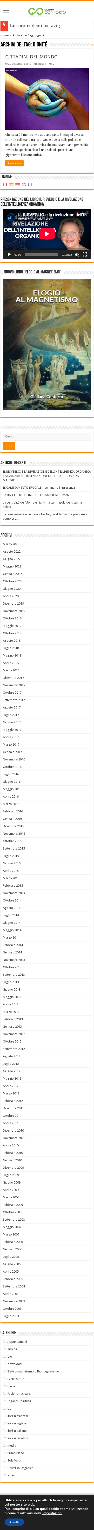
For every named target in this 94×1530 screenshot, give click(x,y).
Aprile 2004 (11, 1294)
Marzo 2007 (11, 1234)
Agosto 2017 (11, 707)
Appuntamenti (17, 1341)
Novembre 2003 (14, 1301)
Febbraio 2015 (13, 885)
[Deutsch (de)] (17, 184)
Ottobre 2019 (12, 618)
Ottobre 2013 (12, 967)
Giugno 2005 (11, 1264)
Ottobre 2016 (12, 767)
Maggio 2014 (12, 930)
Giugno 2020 (11, 588)
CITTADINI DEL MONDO (31, 57)
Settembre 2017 (14, 700)
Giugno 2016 (11, 781)
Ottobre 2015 (12, 841)
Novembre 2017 (14, 685)
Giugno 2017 (11, 722)
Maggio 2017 (12, 729)
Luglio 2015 (11, 856)
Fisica (11, 1386)
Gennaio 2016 (12, 819)
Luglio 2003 (11, 1316)
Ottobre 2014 (12, 900)
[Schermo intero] (84, 254)
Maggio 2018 (12, 655)
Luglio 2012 (11, 1063)
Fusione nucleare (19, 1393)
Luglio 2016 (11, 774)
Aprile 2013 (11, 1004)
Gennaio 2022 (12, 574)
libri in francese (18, 1416)
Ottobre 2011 (12, 1115)
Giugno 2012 (11, 1071)
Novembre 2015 (14, 833)
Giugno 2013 (11, 989)
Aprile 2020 (11, 596)
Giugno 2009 (11, 1182)
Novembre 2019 (14, 611)
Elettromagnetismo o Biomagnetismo (33, 1371)
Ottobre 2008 (12, 1212)
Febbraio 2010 (13, 1153)
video (11, 1475)
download (14, 1364)
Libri (10, 1408)
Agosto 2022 (11, 551)
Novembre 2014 (14, 893)
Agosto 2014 (11, 908)
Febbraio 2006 (13, 1242)
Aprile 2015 (11, 871)
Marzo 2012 (11, 1093)
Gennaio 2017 (12, 752)
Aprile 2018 (11, 663)
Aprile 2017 (11, 737)
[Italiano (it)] (5, 184)
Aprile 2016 (11, 796)
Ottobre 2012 (12, 1041)
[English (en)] (24, 184)
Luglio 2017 (11, 715)
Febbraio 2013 (13, 1019)
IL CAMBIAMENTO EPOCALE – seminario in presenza (39, 487)
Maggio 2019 (12, 626)
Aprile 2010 (11, 1145)
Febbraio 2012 (13, 1101)
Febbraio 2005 (13, 1279)
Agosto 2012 (11, 1056)
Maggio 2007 (12, 1227)
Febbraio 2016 (13, 811)
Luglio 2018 (11, 648)
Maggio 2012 (12, 1078)
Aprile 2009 (11, 1190)
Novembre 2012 (14, 1034)
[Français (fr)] (30, 184)
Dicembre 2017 (13, 678)
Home (4, 35)
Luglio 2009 (11, 1175)
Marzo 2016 (11, 804)
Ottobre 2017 (12, 692)
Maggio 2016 (12, 789)
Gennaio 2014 (12, 952)
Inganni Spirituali (19, 1401)
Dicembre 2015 (13, 826)
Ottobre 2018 (12, 633)
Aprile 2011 (11, 1123)
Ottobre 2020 (12, 581)
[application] (47, 234)
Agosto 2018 (11, 640)
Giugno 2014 (11, 922)
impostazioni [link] (52, 1513)
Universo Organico (20, 1468)
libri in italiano (17, 1431)
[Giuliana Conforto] (47, 11)
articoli (42, 63)
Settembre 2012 (14, 1049)
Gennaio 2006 (12, 1249)
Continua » (14, 163)
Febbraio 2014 (13, 945)
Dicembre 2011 (13, 1108)
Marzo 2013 (11, 1012)
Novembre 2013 (14, 960)
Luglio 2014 (11, 915)
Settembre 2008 (14, 1219)
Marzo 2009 (11, 1197)
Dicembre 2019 (13, 603)
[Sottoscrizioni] (92, 45)
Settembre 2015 (14, 848)
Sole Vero (14, 1460)
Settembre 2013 (14, 974)
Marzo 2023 (11, 544)
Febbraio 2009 (13, 1205)
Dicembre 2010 (13, 1130)
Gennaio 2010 (12, 1160)
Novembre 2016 (14, 759)
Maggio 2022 (12, 566)
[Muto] (77, 254)
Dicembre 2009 (13, 1167)
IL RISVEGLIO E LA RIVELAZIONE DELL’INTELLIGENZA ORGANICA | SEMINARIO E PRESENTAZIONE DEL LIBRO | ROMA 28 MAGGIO (47, 476)
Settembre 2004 (14, 1286)
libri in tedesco (17, 1438)
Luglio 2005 (11, 1256)
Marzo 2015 (11, 878)
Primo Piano (15, 1453)
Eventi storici (16, 1379)
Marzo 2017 (11, 744)
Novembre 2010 (14, 1138)
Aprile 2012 (11, 1086)
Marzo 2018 (11, 670)
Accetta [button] (14, 1522)
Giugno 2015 (11, 863)
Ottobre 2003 (12, 1308)
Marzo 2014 (11, 937)
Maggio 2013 (12, 997)
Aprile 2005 (11, 1271)
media (11, 1445)
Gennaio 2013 (12, 1026)
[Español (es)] (11, 184)
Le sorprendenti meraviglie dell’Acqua (49, 25)
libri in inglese (17, 1423)
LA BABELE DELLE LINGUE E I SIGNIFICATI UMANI (37, 495)
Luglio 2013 (11, 982)
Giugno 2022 (11, 559)
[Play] (9, 254)
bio (9, 1356)
